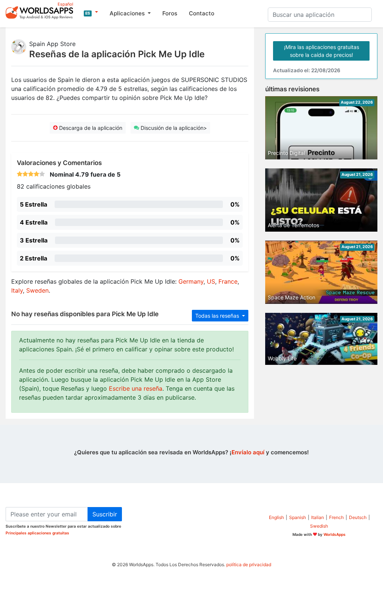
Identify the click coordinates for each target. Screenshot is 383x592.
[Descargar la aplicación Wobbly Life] (321, 338)
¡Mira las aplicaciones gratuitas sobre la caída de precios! (321, 51)
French (336, 517)
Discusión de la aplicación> (173, 128)
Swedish (319, 526)
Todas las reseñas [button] (217, 315)
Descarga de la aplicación (90, 128)
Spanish (297, 517)
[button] (91, 12)
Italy (17, 290)
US (211, 281)
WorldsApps (335, 534)
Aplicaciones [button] (128, 13)
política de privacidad (248, 564)
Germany (190, 281)
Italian (317, 517)
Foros (169, 13)
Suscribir (104, 514)
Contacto (201, 13)
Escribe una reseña (135, 388)
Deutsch (358, 517)
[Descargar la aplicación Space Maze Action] (321, 271)
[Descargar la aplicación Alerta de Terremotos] (321, 199)
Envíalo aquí (248, 452)
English (276, 517)
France (228, 281)
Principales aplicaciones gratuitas (37, 533)
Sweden (37, 290)
